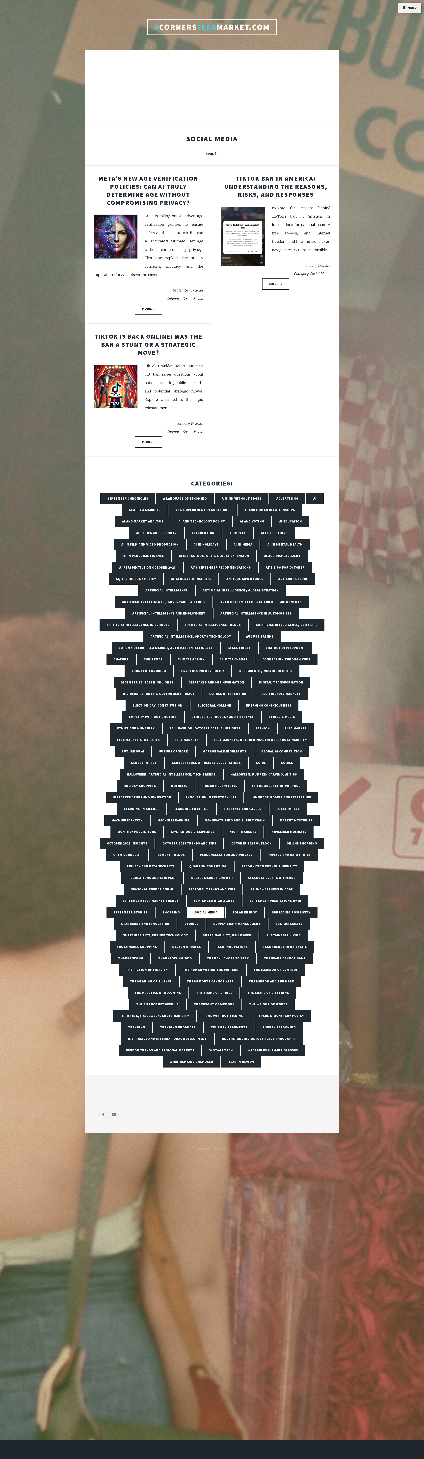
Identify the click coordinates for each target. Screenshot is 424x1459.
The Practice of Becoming (158, 993)
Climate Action (191, 659)
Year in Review (241, 1062)
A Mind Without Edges (241, 498)
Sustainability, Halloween (227, 935)
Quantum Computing (208, 866)
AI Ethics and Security (156, 533)
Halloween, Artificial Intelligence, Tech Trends (171, 774)
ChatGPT (121, 659)
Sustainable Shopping (137, 947)
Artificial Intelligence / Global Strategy (241, 590)
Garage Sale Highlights (224, 751)
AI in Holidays (206, 544)
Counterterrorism (149, 671)
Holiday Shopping (140, 786)
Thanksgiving (130, 958)
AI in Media (243, 544)
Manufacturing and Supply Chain (235, 820)
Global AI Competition (281, 751)
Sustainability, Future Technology (155, 935)
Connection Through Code (286, 659)
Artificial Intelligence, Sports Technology (191, 636)
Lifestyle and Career (243, 809)
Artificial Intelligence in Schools (138, 625)
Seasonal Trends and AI (152, 889)
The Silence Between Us (157, 1004)
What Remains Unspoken (191, 1062)
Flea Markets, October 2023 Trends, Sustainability (260, 740)
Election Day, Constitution (157, 705)
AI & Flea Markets (144, 510)
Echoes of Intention (227, 694)
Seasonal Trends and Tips (212, 889)
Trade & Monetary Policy (281, 1016)
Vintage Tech (221, 1050)
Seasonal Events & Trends (272, 878)
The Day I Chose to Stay (228, 958)
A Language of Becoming (185, 498)
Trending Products (178, 1027)
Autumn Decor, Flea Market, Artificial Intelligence (166, 648)
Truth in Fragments (229, 1027)
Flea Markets (187, 740)
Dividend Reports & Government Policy (158, 694)
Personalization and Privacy (226, 855)
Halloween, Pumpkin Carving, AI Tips (264, 774)
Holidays (179, 786)
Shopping (171, 912)
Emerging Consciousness (269, 705)
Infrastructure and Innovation (142, 797)
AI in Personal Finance (143, 556)
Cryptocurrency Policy (202, 671)
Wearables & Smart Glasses (273, 1050)
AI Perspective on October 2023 (147, 567)
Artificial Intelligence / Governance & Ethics (163, 602)
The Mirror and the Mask (271, 981)
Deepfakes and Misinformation (216, 682)
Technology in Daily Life (285, 947)
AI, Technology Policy (136, 579)
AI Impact (238, 533)
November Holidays (288, 832)
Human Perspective (219, 786)
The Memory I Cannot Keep (210, 981)
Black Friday (239, 648)
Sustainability (289, 924)
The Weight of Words (268, 1004)
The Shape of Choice (214, 993)
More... (148, 309)
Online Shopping (302, 843)
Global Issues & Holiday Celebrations (206, 763)
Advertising (287, 498)
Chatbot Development (285, 648)
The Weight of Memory (214, 1004)
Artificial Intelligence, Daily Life (286, 625)
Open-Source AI (127, 855)
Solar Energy (245, 912)
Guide (261, 763)
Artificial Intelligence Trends (213, 625)
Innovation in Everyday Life (211, 797)
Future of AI (133, 751)
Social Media (206, 912)
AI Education (290, 521)
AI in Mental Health (285, 544)
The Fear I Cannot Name (285, 958)
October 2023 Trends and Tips (189, 843)
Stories (191, 924)
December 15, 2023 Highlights (147, 682)
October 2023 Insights (127, 843)
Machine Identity (127, 820)
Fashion (263, 728)
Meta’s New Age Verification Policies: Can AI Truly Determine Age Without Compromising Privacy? (148, 190)
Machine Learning (174, 820)
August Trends (260, 636)
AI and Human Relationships (269, 510)
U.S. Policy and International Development (167, 1039)
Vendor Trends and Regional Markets (160, 1050)
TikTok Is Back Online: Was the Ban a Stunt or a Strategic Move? (148, 344)
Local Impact (288, 809)
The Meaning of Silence (151, 981)
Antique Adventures (244, 579)
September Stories (130, 912)
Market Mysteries (296, 820)
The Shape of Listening (268, 993)
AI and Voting (252, 521)
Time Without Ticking (223, 1016)
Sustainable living (283, 935)
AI (315, 498)
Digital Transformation (281, 682)
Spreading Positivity (291, 912)
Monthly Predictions (136, 832)
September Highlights (214, 901)
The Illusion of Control (276, 970)
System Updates (186, 947)
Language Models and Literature (281, 797)
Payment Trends (170, 855)
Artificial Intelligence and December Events (261, 602)
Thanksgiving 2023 (175, 958)
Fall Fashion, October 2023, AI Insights (205, 728)
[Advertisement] (212, 88)
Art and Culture (293, 579)
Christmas (153, 659)
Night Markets (243, 832)
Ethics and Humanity (136, 728)
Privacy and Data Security (150, 866)
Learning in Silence (141, 809)
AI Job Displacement (282, 556)
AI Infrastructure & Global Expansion (214, 556)
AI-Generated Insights (191, 579)
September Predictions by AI (275, 901)
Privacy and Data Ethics (289, 855)
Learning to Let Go (191, 809)
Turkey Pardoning (279, 1027)
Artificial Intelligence (166, 590)
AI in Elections (274, 533)
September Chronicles (127, 498)
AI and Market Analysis (143, 521)
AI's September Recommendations (221, 567)
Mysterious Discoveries (193, 832)
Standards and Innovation (145, 924)
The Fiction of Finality (147, 970)
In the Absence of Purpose (276, 786)
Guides (287, 763)
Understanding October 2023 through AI (259, 1039)
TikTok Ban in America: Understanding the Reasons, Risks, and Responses (275, 186)
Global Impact (144, 763)
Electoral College (214, 705)
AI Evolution (203, 533)
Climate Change (233, 659)
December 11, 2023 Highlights (265, 671)
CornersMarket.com (212, 27)
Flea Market (296, 728)
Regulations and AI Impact (152, 878)
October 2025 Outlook (251, 843)
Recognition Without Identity (269, 866)
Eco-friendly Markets (281, 694)
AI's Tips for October (285, 567)
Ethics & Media (282, 717)
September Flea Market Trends (151, 901)
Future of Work (173, 751)
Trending (136, 1027)
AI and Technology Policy (202, 521)
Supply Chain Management (237, 924)
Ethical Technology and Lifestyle (223, 717)
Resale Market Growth (212, 878)
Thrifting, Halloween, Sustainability (154, 1016)
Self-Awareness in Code (271, 889)
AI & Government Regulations (203, 510)
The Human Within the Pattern (211, 970)
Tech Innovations (232, 947)
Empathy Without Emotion (153, 717)
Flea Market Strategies (138, 740)
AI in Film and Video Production (150, 544)
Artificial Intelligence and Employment (169, 613)
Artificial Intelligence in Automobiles (256, 613)
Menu (412, 8)
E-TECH (206, 1149)
